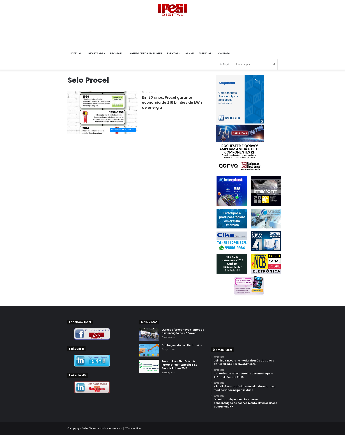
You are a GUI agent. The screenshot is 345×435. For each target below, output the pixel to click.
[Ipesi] (172, 9)
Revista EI (116, 53)
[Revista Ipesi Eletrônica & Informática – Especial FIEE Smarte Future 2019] (149, 366)
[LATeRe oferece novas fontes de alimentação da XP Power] (149, 334)
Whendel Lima (133, 428)
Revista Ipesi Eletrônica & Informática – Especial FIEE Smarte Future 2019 (179, 365)
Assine (189, 53)
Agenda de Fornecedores (145, 53)
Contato (224, 53)
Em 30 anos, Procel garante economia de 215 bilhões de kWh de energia (172, 102)
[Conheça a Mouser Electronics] (149, 350)
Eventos (172, 53)
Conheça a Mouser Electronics (182, 345)
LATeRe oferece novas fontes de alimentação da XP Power (183, 331)
